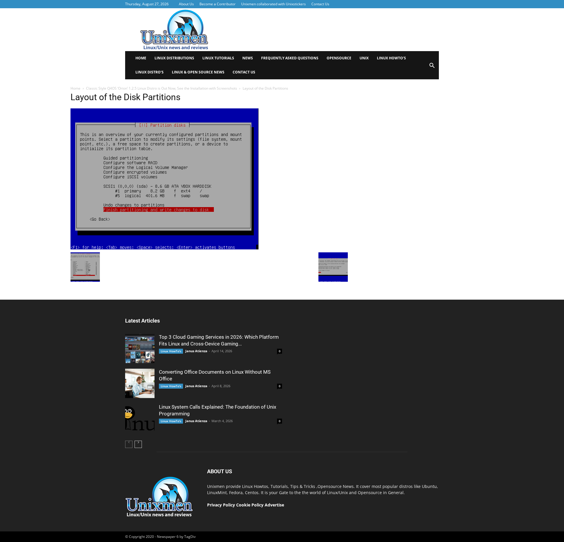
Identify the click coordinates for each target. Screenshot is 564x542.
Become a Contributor (217, 3)
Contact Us (320, 3)
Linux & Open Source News (198, 72)
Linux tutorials (218, 58)
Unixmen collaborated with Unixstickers (273, 3)
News (247, 58)
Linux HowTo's (171, 351)
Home (140, 58)
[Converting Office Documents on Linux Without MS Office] (140, 383)
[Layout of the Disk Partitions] (164, 248)
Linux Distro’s (149, 72)
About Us (186, 3)
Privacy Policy (221, 505)
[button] (432, 67)
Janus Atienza (196, 351)
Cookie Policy (250, 505)
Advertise (274, 505)
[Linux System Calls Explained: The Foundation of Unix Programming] (140, 418)
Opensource (339, 58)
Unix (364, 58)
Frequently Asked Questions (289, 58)
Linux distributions (174, 58)
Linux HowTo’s (391, 58)
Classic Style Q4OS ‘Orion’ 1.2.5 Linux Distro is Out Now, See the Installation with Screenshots (161, 88)
